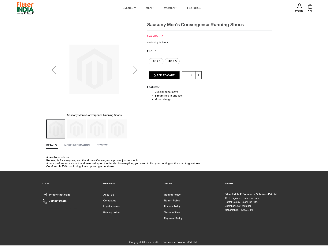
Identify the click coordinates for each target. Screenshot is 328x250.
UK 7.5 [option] (156, 61)
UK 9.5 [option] (172, 61)
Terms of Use (172, 212)
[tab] (52, 145)
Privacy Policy (172, 206)
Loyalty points (111, 206)
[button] (299, 10)
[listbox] (166, 61)
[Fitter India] (25, 8)
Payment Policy (173, 218)
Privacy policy (111, 212)
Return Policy (172, 200)
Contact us (109, 200)
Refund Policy (172, 194)
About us (108, 194)
